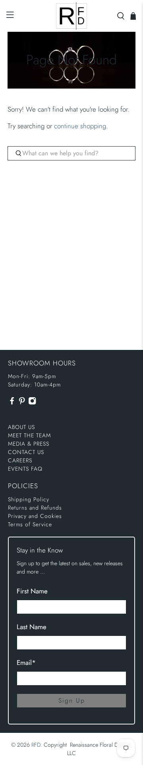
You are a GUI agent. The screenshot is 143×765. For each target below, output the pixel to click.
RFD (36, 745)
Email (26, 662)
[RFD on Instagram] (32, 403)
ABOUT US (21, 427)
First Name (32, 591)
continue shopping (80, 126)
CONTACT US (26, 452)
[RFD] (71, 16)
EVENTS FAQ (25, 469)
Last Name (31, 627)
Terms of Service (30, 524)
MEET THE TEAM (29, 435)
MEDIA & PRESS (28, 444)
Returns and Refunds (35, 508)
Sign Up (71, 700)
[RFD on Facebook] (12, 403)
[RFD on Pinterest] (22, 403)
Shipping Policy (28, 499)
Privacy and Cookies (35, 516)
